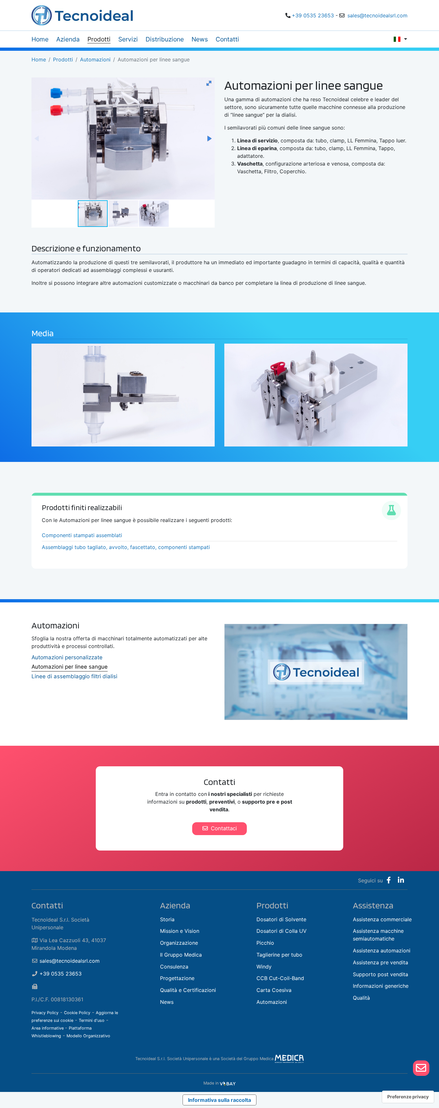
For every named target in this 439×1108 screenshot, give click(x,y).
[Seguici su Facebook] (388, 880)
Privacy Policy (44, 1012)
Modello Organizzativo (88, 1035)
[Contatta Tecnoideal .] (421, 1068)
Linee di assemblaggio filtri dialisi (74, 676)
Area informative (48, 1028)
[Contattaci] (421, 1068)
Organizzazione (179, 943)
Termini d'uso (91, 1020)
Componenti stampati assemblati (82, 535)
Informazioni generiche (380, 986)
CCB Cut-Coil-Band (280, 978)
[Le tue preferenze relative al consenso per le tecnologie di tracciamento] (408, 1097)
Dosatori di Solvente (281, 919)
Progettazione (177, 978)
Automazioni (271, 1002)
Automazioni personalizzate (67, 657)
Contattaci (223, 828)
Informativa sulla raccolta (219, 1100)
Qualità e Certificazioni (188, 990)
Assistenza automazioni (381, 950)
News (167, 1002)
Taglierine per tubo (279, 954)
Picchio (265, 943)
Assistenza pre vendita (380, 962)
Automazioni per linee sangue (69, 666)
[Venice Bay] (228, 1083)
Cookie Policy (77, 1012)
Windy (264, 966)
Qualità (361, 998)
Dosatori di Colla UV (281, 931)
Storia (167, 919)
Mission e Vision (179, 931)
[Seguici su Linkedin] (401, 880)
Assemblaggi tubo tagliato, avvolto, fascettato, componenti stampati (126, 547)
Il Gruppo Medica (181, 954)
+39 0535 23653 (313, 15)
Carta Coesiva (273, 990)
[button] (209, 83)
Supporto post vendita (380, 974)
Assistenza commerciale (382, 919)
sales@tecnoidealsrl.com (377, 15)
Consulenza (174, 966)
